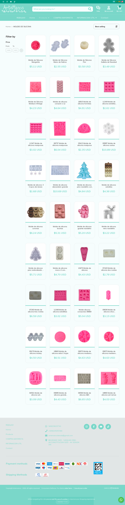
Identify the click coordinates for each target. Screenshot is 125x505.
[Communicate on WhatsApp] (121, 500)
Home (32, 18)
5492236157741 (54, 426)
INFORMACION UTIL (86, 18)
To (13, 46)
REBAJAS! (21, 18)
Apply (21, 50)
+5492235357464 (55, 431)
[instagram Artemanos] (3, 2)
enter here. (68, 488)
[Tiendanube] (111, 488)
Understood (62, 502)
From (7, 46)
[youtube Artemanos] (11, 2)
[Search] (90, 9)
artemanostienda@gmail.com (60, 435)
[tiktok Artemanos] (14, 2)
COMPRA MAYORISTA (63, 18)
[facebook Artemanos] (7, 2)
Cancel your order (80, 488)
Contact (104, 18)
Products (43, 18)
